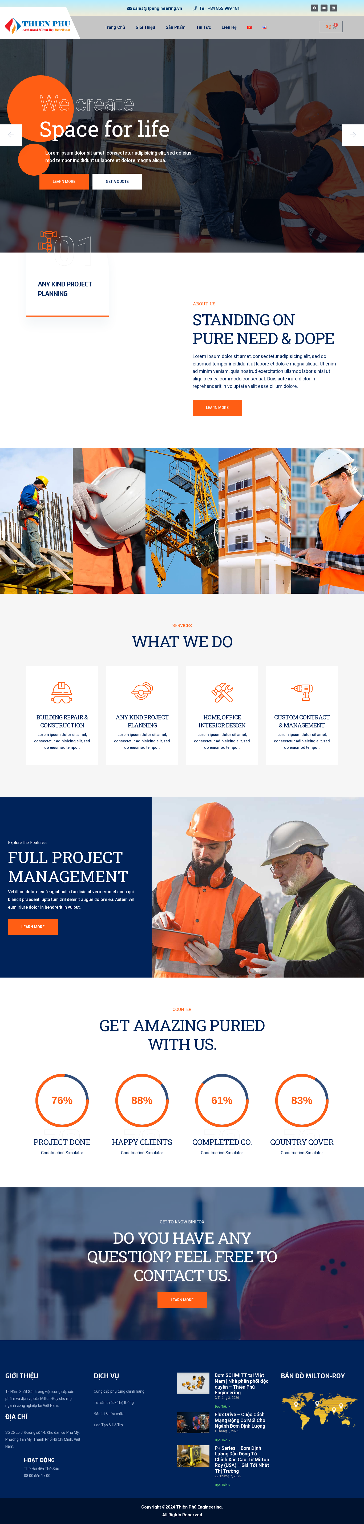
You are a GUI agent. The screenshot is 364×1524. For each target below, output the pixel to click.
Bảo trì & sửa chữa (109, 1414)
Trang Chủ (115, 27)
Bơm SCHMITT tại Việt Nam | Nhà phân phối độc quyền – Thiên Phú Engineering (242, 1383)
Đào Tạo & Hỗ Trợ (108, 1425)
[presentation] (11, 135)
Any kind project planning (142, 721)
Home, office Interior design (222, 721)
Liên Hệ (229, 27)
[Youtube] (324, 8)
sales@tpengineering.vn (157, 8)
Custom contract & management (302, 721)
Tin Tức (203, 27)
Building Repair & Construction (62, 721)
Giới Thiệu (145, 27)
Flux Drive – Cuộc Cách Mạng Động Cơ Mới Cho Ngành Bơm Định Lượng (240, 1420)
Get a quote (117, 181)
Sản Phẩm (175, 27)
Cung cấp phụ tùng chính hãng (119, 1391)
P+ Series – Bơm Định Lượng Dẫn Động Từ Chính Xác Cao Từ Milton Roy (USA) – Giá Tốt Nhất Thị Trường (242, 1459)
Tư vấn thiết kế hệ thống (114, 1402)
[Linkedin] (333, 8)
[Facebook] (314, 8)
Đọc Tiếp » (222, 1406)
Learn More (64, 181)
